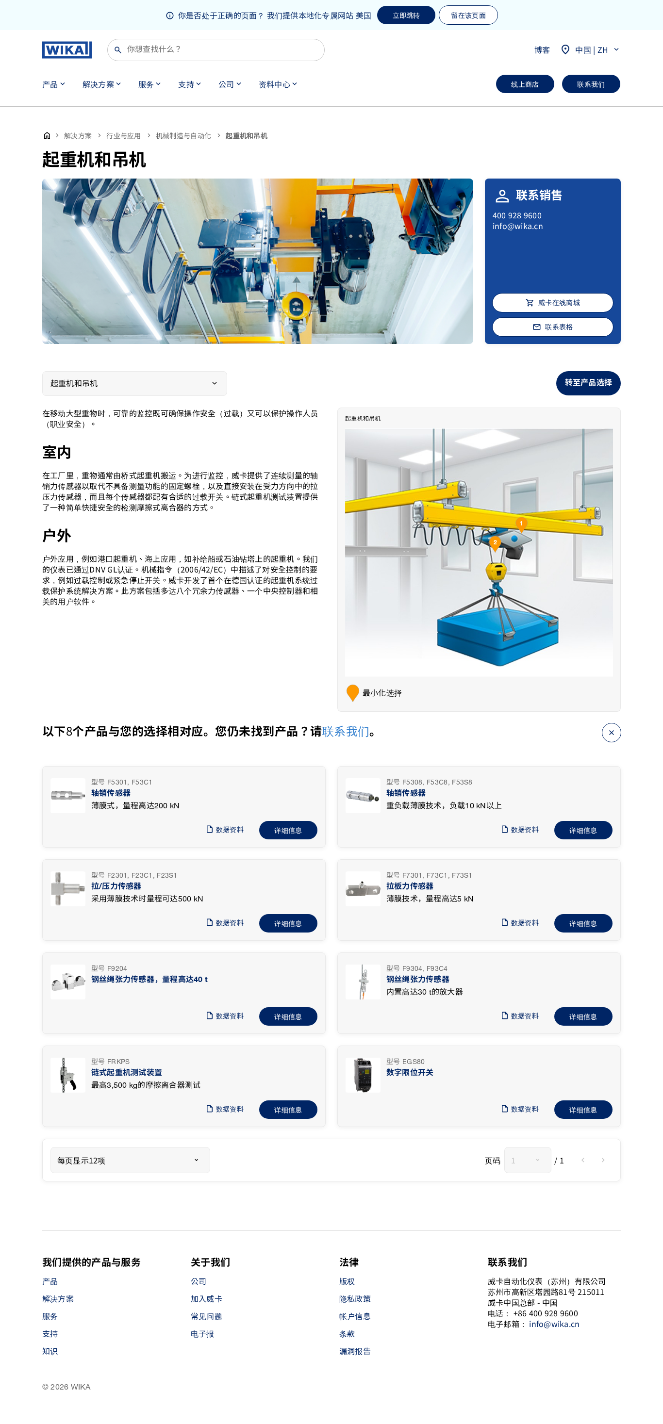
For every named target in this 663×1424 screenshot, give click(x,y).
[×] (611, 731)
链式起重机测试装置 (126, 1073)
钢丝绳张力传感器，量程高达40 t (149, 979)
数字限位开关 (409, 1073)
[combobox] (130, 1160)
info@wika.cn (518, 225)
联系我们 (346, 730)
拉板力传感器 (409, 886)
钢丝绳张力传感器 (417, 979)
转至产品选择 (588, 383)
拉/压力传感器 (116, 886)
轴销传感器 (111, 793)
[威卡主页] (67, 50)
